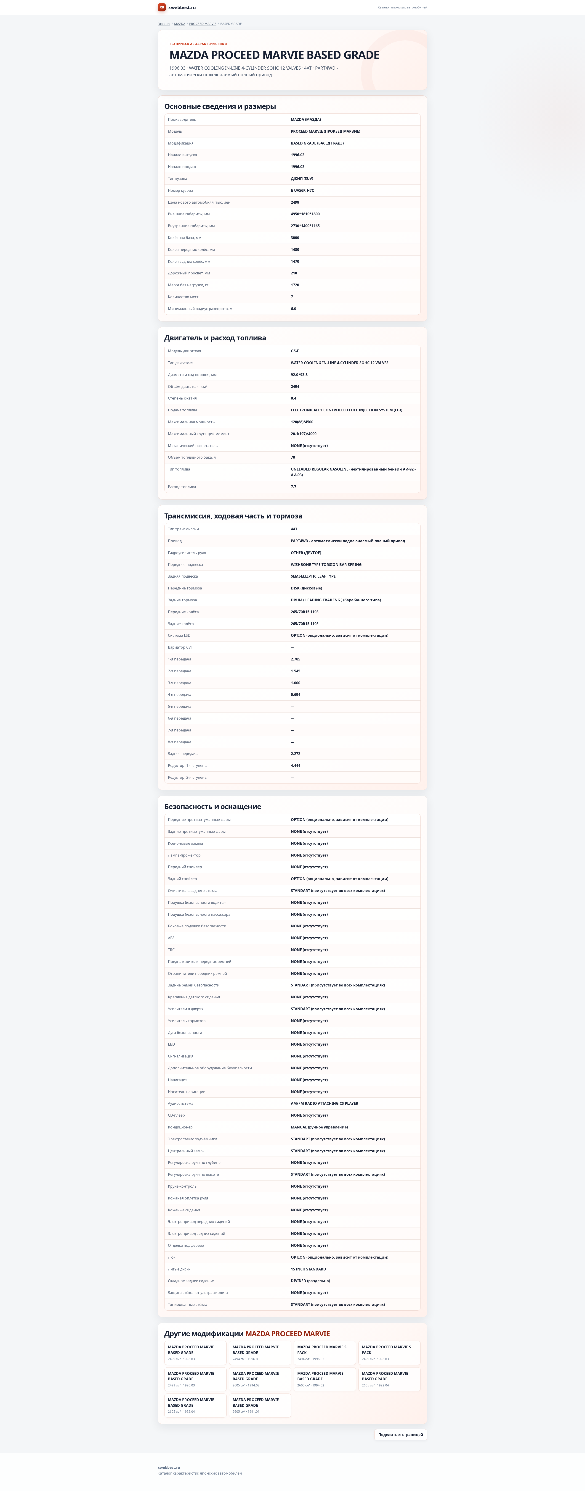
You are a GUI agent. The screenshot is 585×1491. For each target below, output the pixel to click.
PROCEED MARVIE (202, 23)
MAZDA (179, 23)
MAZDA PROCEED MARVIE (287, 1333)
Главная (164, 23)
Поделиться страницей (400, 1434)
